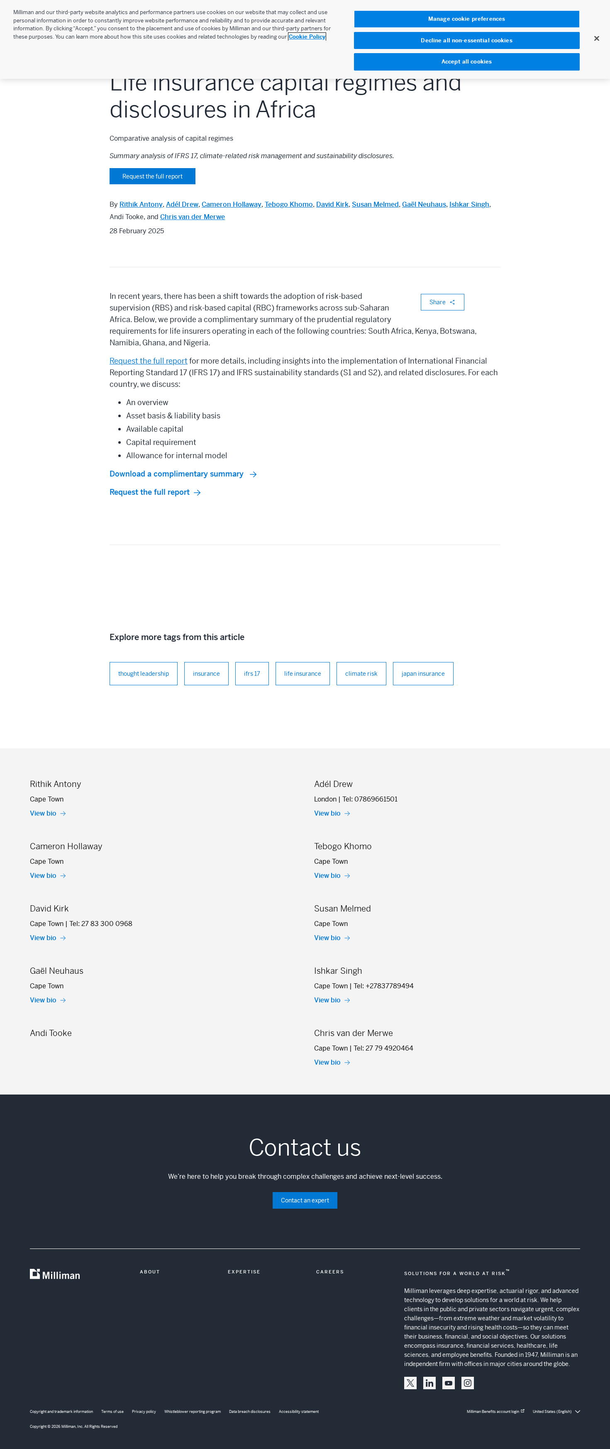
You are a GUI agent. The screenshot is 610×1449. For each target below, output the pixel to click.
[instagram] (467, 1383)
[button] (410, 1383)
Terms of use (112, 1411)
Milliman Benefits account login (493, 1411)
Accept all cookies (467, 61)
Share (437, 302)
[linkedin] (429, 1383)
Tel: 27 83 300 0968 (100, 923)
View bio (43, 813)
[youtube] (448, 1383)
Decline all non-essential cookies (466, 40)
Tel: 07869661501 (370, 799)
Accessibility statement (299, 1411)
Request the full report (152, 176)
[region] (305, 39)
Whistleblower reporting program (192, 1411)
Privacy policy (144, 1411)
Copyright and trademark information (61, 1411)
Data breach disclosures (250, 1411)
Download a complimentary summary (178, 474)
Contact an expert (305, 1200)
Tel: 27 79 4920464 (383, 1048)
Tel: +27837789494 (384, 986)
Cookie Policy (307, 36)
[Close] (597, 38)
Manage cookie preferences (466, 18)
